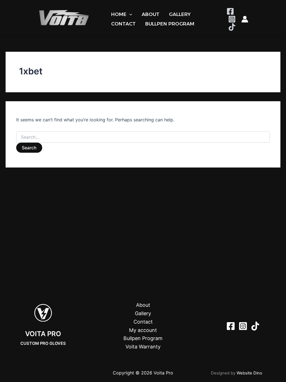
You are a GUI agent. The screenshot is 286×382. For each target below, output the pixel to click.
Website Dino (249, 373)
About (150, 14)
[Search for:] (143, 137)
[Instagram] (232, 19)
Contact (123, 24)
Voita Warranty (143, 347)
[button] (129, 14)
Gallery (180, 14)
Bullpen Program (169, 24)
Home (119, 14)
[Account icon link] (244, 19)
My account (143, 330)
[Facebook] (230, 11)
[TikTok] (232, 27)
